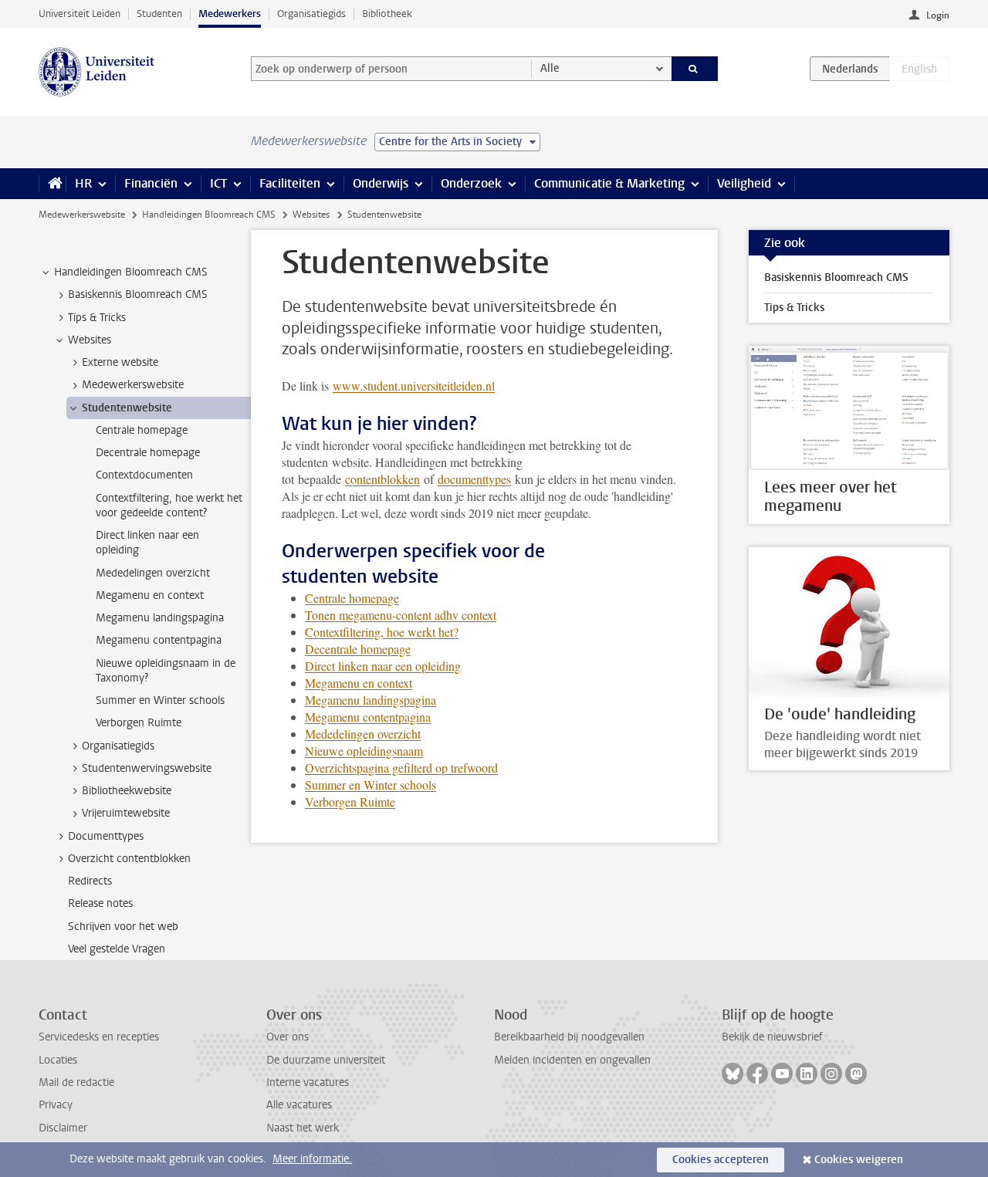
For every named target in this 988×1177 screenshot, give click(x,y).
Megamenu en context (358, 683)
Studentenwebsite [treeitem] (127, 408)
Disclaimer (63, 1128)
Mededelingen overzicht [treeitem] (153, 573)
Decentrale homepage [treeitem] (148, 452)
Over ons (287, 1037)
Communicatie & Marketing (609, 183)
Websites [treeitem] (89, 340)
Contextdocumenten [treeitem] (144, 475)
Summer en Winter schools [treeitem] (160, 700)
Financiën (151, 183)
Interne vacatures (307, 1082)
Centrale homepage (352, 598)
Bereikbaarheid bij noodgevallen (569, 1037)
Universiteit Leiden (79, 13)
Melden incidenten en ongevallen (572, 1060)
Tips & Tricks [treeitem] (97, 317)
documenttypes (474, 479)
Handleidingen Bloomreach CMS (209, 214)
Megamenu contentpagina (368, 717)
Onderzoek (471, 183)
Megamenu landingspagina (370, 700)
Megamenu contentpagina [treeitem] (159, 640)
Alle (550, 68)
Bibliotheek (387, 13)
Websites (311, 214)
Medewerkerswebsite (82, 214)
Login (937, 15)
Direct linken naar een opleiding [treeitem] (147, 542)
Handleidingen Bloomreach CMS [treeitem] (131, 272)
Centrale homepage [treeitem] (142, 430)
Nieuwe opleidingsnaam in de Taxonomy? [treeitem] (165, 670)
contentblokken (382, 479)
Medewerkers (229, 13)
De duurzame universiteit (325, 1060)
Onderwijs (380, 183)
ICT (218, 183)
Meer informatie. (312, 1159)
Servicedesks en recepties (99, 1037)
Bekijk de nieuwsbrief (772, 1037)
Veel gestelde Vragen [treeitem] (116, 949)
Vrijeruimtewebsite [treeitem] (126, 813)
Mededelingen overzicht (363, 733)
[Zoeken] (695, 68)
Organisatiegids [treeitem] (118, 746)
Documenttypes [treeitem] (106, 836)
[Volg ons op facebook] (757, 1073)
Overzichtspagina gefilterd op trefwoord (401, 767)
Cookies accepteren (720, 1159)
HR (83, 183)
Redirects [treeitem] (90, 881)
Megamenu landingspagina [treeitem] (160, 617)
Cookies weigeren (858, 1159)
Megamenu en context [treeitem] (150, 595)
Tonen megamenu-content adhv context (400, 615)
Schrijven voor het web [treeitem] (123, 926)
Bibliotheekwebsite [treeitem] (126, 790)
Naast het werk (302, 1128)
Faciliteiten (289, 183)
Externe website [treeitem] (120, 362)
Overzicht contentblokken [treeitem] (129, 858)
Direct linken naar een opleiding (383, 666)
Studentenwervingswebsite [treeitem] (146, 768)
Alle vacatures (299, 1105)
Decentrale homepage (358, 649)
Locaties (58, 1060)
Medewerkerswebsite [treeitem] (133, 384)
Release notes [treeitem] (100, 903)
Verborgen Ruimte (350, 801)
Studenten (159, 13)
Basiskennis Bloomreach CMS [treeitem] (138, 294)
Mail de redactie (76, 1082)
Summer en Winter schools (370, 784)
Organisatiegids (311, 13)
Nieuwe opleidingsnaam (364, 750)
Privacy (56, 1105)
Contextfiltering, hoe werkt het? (381, 632)
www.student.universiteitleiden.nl (414, 385)
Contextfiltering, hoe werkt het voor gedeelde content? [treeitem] (169, 505)
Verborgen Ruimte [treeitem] (138, 722)
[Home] (52, 183)
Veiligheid (744, 183)
